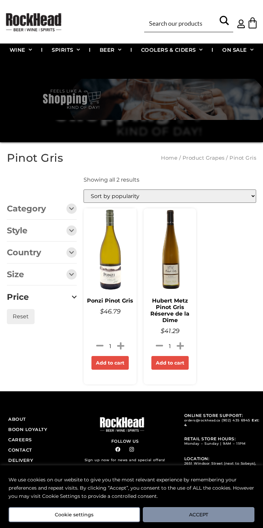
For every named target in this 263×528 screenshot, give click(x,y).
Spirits (62, 50)
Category (26, 209)
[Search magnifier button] (224, 23)
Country (24, 252)
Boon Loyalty (27, 429)
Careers (20, 439)
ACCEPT (198, 515)
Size (15, 274)
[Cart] (253, 23)
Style (17, 230)
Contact (20, 450)
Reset (21, 316)
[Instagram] (131, 449)
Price (18, 297)
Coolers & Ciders (168, 50)
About (17, 419)
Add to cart (110, 363)
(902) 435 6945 (236, 420)
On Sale (234, 50)
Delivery (20, 460)
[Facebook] (118, 449)
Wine (17, 50)
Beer (107, 50)
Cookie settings (74, 515)
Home (169, 158)
